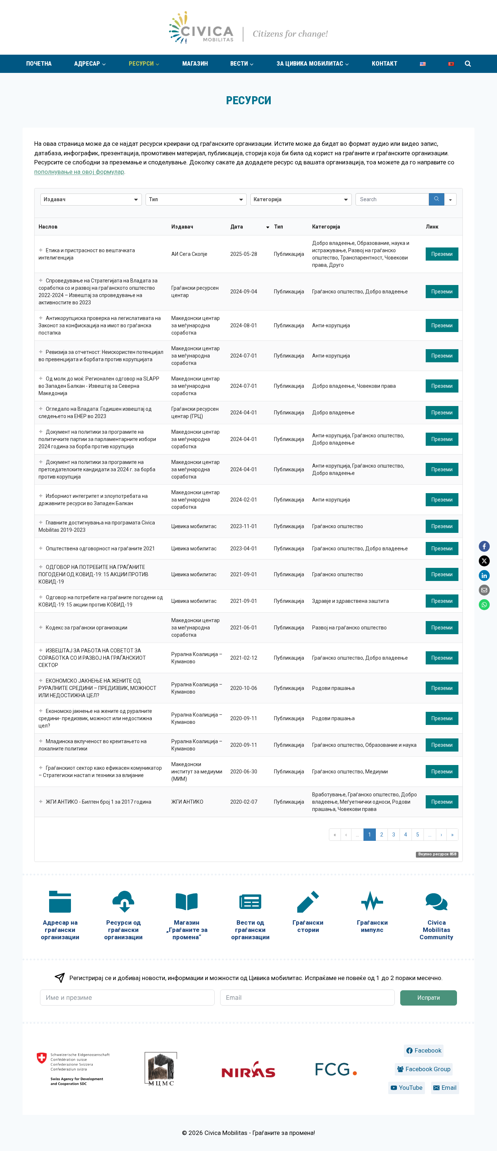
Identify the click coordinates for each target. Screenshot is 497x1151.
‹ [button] (346, 835)
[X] (484, 560)
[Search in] (450, 199)
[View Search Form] (467, 63)
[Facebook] (484, 546)
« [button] (335, 835)
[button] (41, 250)
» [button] (452, 835)
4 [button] (405, 835)
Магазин (195, 63)
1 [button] (369, 835)
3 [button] (393, 835)
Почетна (39, 63)
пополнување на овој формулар (79, 171)
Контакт (384, 63)
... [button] (357, 835)
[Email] (484, 590)
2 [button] (381, 835)
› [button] (441, 835)
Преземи (442, 254)
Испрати (428, 997)
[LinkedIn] (484, 575)
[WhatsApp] (484, 604)
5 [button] (417, 835)
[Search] (436, 199)
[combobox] (91, 200)
